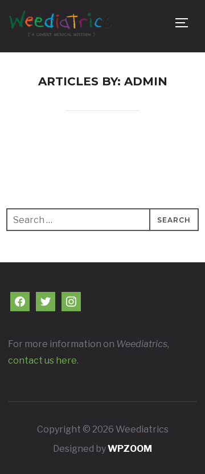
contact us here (42, 360)
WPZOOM (130, 448)
